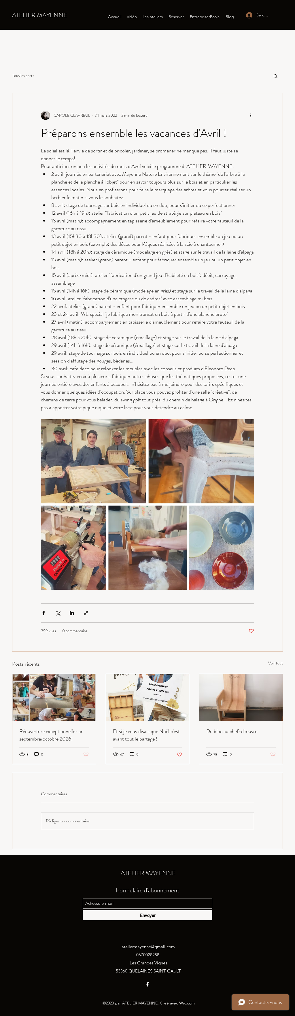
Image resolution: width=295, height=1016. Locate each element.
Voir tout (275, 663)
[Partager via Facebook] (43, 613)
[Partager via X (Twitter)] (57, 613)
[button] (275, 75)
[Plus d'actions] (250, 115)
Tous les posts (23, 75)
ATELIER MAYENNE (39, 15)
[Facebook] (147, 984)
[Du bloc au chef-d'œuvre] (241, 697)
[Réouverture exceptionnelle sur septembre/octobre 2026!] (54, 697)
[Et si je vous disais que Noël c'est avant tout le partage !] (147, 697)
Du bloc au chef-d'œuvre (231, 731)
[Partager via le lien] (86, 613)
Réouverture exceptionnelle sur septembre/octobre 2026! (51, 735)
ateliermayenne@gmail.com (148, 946)
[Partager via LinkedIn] (72, 613)
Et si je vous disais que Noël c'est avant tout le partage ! (146, 735)
